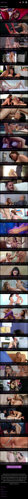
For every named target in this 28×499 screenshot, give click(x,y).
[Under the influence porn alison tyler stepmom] (14, 222)
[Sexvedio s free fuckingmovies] (14, 450)
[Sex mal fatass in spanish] (14, 93)
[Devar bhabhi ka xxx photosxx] (14, 436)
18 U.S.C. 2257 (4, 491)
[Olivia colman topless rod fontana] (14, 379)
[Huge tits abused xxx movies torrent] (14, 179)
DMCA (2, 489)
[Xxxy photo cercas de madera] (14, 193)
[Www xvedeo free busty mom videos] (14, 307)
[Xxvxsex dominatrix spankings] (14, 107)
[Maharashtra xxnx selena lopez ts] (14, 364)
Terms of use (3, 493)
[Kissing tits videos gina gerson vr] (14, 422)
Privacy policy (4, 496)
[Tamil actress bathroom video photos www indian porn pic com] (14, 279)
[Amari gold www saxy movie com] (14, 336)
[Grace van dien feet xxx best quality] (14, 322)
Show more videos (14, 467)
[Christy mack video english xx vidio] (14, 150)
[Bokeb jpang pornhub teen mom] (14, 250)
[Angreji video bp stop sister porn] (14, 22)
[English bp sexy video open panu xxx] (14, 136)
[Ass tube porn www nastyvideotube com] (14, 464)
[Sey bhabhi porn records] (14, 164)
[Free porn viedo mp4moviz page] (14, 79)
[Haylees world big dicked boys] (14, 264)
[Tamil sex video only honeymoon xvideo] (14, 207)
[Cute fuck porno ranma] (14, 64)
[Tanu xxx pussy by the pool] (14, 407)
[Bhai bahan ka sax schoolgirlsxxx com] (14, 236)
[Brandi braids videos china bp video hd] (14, 293)
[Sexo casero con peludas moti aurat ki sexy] (14, 36)
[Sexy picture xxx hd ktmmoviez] (14, 350)
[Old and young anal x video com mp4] (14, 122)
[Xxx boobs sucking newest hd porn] (14, 50)
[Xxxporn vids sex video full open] (14, 393)
